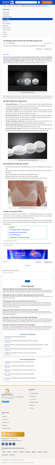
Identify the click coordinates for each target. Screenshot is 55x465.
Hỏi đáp (9, 6)
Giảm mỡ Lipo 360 (6, 428)
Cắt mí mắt (5, 419)
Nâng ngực (4, 425)
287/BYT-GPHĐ (20, 396)
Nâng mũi (4, 416)
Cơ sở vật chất (33, 399)
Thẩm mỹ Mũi (6, 14)
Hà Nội (4, 452)
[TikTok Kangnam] (13, 444)
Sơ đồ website (31, 462)
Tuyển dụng (32, 405)
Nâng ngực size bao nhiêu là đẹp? (18, 232)
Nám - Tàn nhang (6, 23)
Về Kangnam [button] (32, 389)
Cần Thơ (45, 452)
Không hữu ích (48, 262)
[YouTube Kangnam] (6, 444)
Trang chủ (4, 6)
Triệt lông (5, 34)
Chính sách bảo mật (5, 462)
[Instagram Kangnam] (10, 444)
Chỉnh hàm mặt (5, 422)
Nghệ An (34, 452)
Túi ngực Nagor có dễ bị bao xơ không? (19, 237)
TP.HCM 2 (21, 452)
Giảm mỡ (5, 21)
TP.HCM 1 (15, 452)
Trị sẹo (4, 32)
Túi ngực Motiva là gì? (15, 235)
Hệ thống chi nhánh (34, 402)
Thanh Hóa (12, 455)
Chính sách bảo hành (14, 462)
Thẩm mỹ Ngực (16, 6)
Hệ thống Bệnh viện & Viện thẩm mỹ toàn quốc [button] (13, 448)
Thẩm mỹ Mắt (6, 12)
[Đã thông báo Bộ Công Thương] (5, 402)
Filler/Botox (5, 25)
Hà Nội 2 (9, 452)
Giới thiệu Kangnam (34, 393)
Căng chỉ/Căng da (7, 27)
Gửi (28, 281)
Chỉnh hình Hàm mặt (7, 16)
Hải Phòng (27, 452)
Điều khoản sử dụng (24, 462)
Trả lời (5, 261)
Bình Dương (5, 455)
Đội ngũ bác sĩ (33, 396)
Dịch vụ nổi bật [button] (5, 412)
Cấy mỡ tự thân (6, 30)
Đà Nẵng (40, 452)
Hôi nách (5, 36)
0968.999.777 (11, 435)
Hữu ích (38, 262)
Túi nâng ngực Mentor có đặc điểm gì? (19, 229)
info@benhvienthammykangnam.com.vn (13, 440)
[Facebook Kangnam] (3, 444)
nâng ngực (8, 57)
